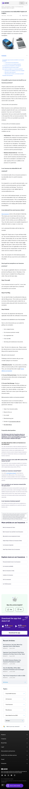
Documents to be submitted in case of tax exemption (14, 70)
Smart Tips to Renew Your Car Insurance (11, 549)
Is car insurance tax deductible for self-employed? (11, 65)
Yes (11, 609)
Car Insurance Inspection (8, 545)
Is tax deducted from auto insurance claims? (10, 67)
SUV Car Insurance (7, 579)
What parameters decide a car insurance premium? (14, 73)
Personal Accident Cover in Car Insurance (11, 561)
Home (3, 6)
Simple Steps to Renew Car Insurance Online (12, 540)
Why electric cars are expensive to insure (11, 536)
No (21, 609)
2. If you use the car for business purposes (13, 64)
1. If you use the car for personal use (11, 62)
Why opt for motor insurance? (10, 72)
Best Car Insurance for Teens (9, 527)
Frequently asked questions (7, 75)
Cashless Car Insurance (8, 575)
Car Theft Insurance (7, 583)
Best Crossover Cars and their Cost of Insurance (13, 531)
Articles (12, 6)
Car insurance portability (8, 566)
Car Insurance (8, 6)
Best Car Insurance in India (8, 570)
